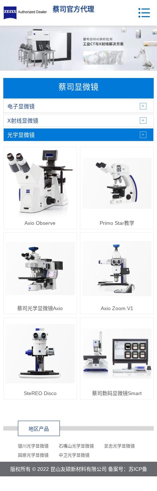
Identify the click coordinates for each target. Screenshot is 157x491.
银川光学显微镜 (33, 446)
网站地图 (97, 484)
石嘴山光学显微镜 (76, 446)
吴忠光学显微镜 (119, 446)
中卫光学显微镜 (74, 455)
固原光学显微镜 (33, 455)
